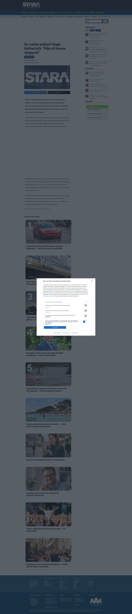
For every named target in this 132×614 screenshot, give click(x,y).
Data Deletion (57, 332)
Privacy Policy (74, 332)
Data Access (66, 332)
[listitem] (66, 302)
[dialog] (66, 307)
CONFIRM (55, 327)
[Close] (92, 281)
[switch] (85, 305)
